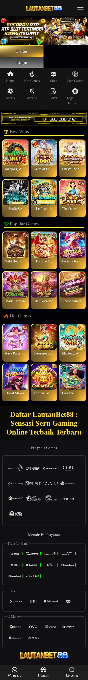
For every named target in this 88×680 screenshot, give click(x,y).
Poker (53, 98)
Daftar (22, 51)
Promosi (43, 675)
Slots (53, 81)
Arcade (32, 98)
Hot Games (32, 81)
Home (10, 81)
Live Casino (75, 81)
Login (21, 62)
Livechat (72, 675)
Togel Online (71, 100)
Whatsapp (14, 675)
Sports (10, 98)
